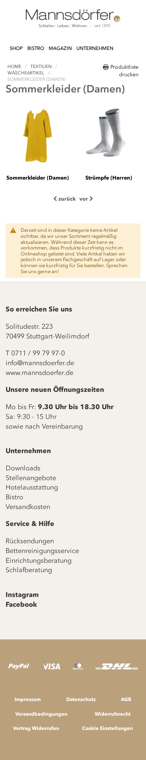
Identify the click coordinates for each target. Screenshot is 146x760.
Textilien (41, 66)
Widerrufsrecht (113, 714)
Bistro (14, 497)
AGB (126, 699)
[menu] (62, 45)
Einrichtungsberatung (39, 560)
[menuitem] (16, 48)
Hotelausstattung (32, 487)
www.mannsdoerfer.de (39, 373)
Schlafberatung (29, 570)
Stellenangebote (31, 478)
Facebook (21, 604)
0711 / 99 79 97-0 (38, 353)
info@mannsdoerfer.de (40, 363)
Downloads (23, 468)
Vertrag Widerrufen (36, 728)
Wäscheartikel (26, 73)
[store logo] (73, 19)
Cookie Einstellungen (107, 728)
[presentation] (64, 199)
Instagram (22, 595)
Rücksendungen (30, 541)
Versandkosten (28, 507)
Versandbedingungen (41, 714)
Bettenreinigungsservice (42, 551)
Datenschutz (81, 699)
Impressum (28, 699)
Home (14, 66)
